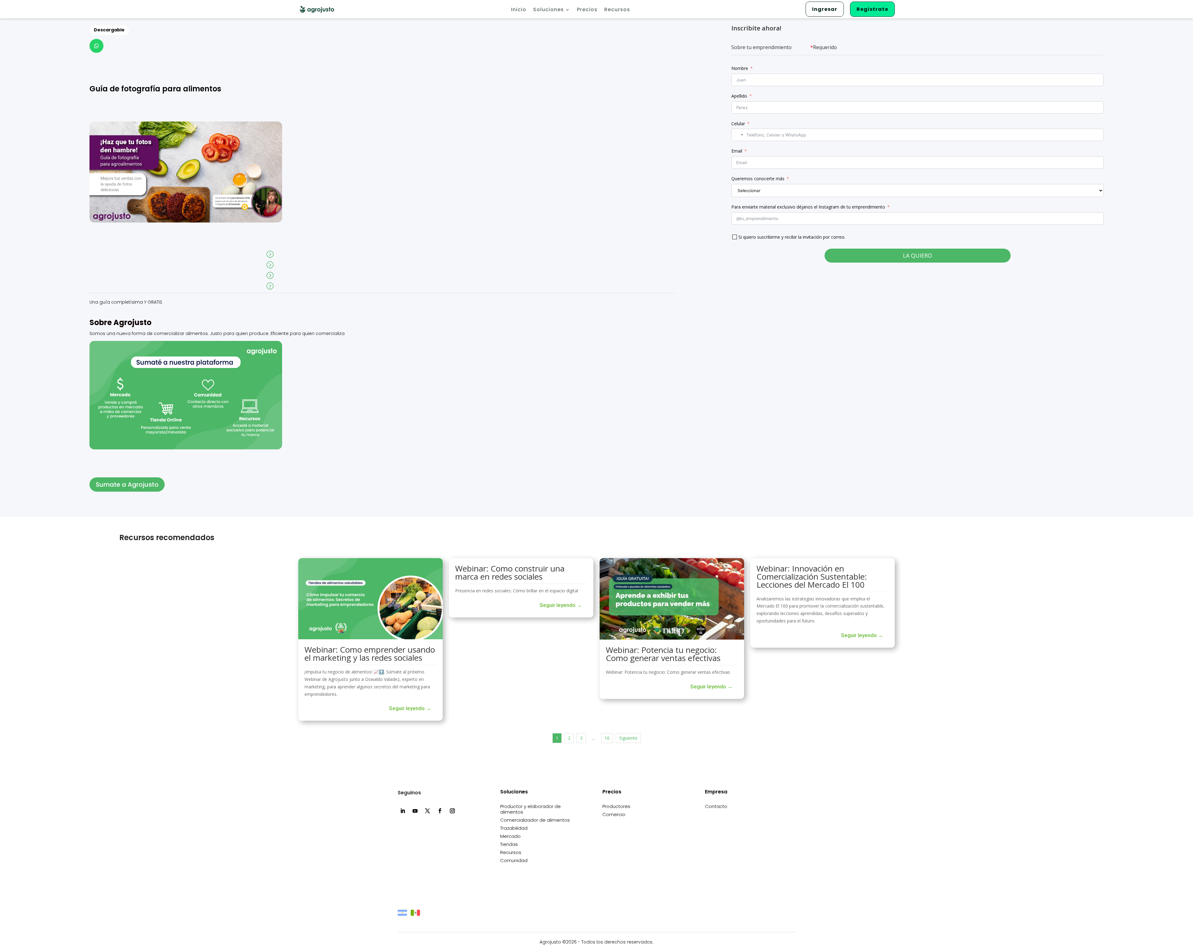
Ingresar (824, 9)
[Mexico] (415, 916)
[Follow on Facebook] (440, 811)
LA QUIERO (917, 255)
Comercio (613, 815)
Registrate (872, 9)
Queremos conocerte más (757, 178)
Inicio (518, 10)
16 (607, 738)
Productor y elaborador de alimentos (530, 809)
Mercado (510, 836)
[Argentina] (402, 916)
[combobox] (738, 135)
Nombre (739, 68)
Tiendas (509, 844)
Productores (616, 807)
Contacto (716, 807)
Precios (587, 10)
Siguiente (628, 738)
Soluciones (548, 10)
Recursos (617, 10)
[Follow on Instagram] (452, 811)
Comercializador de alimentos (535, 820)
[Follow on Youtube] (415, 811)
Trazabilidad (514, 828)
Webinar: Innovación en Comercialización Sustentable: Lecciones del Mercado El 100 (811, 576)
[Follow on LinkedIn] (403, 811)
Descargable (109, 30)
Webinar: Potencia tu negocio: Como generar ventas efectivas (663, 654)
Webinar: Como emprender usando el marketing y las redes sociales (369, 653)
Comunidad (514, 861)
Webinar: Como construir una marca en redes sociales (510, 572)
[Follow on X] (427, 811)
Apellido (739, 96)
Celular (738, 123)
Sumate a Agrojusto (127, 484)
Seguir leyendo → (410, 708)
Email (736, 151)
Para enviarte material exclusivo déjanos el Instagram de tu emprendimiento (808, 207)
